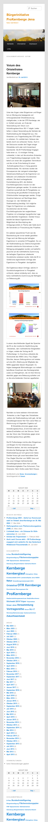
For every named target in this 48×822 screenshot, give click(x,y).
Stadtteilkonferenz (33, 598)
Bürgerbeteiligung (13, 557)
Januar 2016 (11, 700)
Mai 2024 (10, 626)
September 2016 (13, 690)
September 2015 (13, 706)
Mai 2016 (10, 692)
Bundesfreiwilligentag (21, 554)
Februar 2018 (12, 671)
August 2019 (11, 644)
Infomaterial (21, 44)
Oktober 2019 (12, 642)
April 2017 (10, 684)
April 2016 (10, 695)
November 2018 (13, 658)
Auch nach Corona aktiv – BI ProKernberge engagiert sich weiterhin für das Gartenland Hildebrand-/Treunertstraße (24, 542)
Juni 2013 (10, 749)
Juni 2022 (10, 631)
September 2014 (13, 727)
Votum (22, 476)
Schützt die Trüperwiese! (16, 536)
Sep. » (32, 508)
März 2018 (10, 668)
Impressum (33, 44)
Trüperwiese (31, 601)
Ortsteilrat (12, 585)
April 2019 (10, 652)
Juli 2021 (10, 636)
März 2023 (10, 628)
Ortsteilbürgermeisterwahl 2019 (23, 581)
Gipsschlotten (14, 560)
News (22, 474)
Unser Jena (12, 605)
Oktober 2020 (12, 639)
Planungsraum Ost (22, 589)
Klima (36, 574)
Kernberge (16, 568)
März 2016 (10, 698)
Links (9, 49)
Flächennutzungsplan (29, 557)
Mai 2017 (10, 682)
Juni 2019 (10, 647)
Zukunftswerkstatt (16, 615)
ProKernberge (19, 593)
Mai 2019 (10, 650)
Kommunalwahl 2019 (13, 577)
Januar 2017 (11, 687)
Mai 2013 (10, 751)
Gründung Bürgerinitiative (15, 564)
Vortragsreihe (15, 609)
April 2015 (10, 717)
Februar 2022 (12, 634)
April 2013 (10, 754)
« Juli (13, 508)
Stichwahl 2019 (13, 601)
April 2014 (10, 733)
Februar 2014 (12, 735)
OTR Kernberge (29, 585)
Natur (9, 580)
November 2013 (13, 738)
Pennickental (11, 589)
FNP (8, 560)
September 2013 (13, 743)
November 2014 (13, 722)
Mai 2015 (10, 714)
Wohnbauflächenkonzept (15, 613)
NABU (37, 577)
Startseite (10, 44)
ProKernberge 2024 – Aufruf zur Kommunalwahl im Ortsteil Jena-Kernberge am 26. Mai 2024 (24, 520)
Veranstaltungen (31, 474)
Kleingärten (29, 574)
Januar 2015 (11, 719)
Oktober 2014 (12, 725)
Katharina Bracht (30, 564)
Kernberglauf (16, 573)
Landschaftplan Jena (28, 577)
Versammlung (25, 605)
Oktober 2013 (12, 741)
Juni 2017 (10, 679)
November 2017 (13, 674)
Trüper (23, 601)
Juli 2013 (10, 746)
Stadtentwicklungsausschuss (16, 598)
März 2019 (10, 655)
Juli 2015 (10, 708)
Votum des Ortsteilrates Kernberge (15, 69)
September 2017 (13, 676)
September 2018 (13, 663)
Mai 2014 (10, 730)
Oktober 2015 (12, 703)
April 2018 (10, 666)
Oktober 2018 (12, 660)
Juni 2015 (10, 711)
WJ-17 (32, 609)
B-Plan (9, 554)
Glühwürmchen (25, 560)
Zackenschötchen (30, 613)
